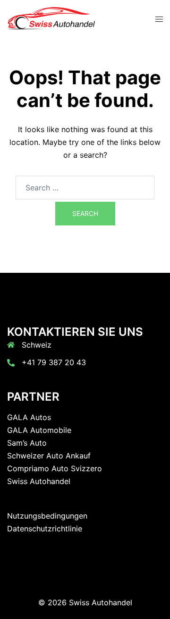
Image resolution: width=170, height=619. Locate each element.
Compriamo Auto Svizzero (54, 468)
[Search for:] (85, 187)
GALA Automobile (39, 430)
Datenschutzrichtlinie (44, 528)
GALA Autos (29, 417)
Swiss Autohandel (38, 481)
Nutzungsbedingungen (47, 515)
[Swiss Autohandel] (51, 18)
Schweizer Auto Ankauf (49, 455)
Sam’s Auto (27, 443)
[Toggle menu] (159, 19)
